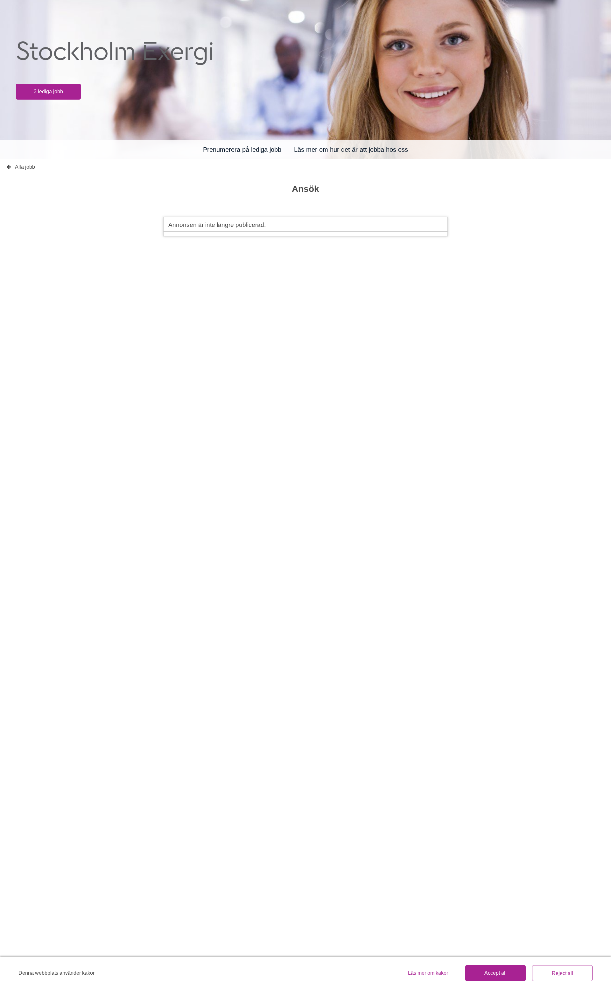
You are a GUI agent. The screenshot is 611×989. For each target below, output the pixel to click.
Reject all (562, 973)
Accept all (495, 973)
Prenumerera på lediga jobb (242, 149)
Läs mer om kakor (428, 973)
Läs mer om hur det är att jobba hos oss (351, 149)
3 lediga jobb (48, 91)
